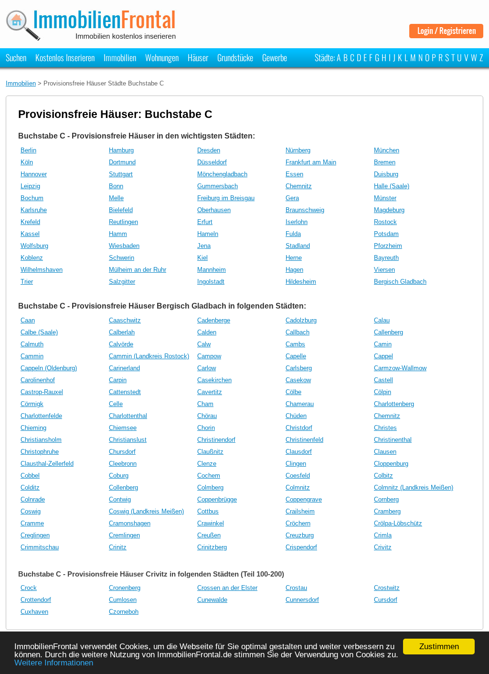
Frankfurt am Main (311, 162)
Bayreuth (386, 257)
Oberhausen (214, 210)
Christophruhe (40, 451)
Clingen (296, 463)
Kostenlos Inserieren (65, 57)
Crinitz (118, 547)
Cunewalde (212, 599)
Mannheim (211, 269)
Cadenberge (213, 320)
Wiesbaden (124, 245)
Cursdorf (385, 599)
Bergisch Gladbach (400, 281)
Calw (204, 344)
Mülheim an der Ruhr (137, 269)
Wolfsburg (34, 245)
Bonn (116, 186)
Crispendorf (301, 547)
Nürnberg (298, 150)
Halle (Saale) (391, 186)
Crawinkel (210, 523)
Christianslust (128, 439)
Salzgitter (122, 281)
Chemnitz (299, 186)
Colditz (30, 487)
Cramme (32, 523)
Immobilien (120, 57)
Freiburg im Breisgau (226, 198)
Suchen (16, 57)
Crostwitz (387, 587)
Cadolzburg (301, 320)
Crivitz (383, 547)
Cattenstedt (125, 392)
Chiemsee (123, 427)
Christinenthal (393, 439)
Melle (116, 198)
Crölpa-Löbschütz (398, 523)
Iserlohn (297, 221)
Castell (383, 380)
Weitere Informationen (53, 662)
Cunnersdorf (302, 599)
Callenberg (388, 332)
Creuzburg (300, 535)
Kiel (202, 257)
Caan (28, 320)
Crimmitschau (40, 547)
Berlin (28, 150)
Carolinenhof (38, 380)
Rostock (385, 221)
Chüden (296, 415)
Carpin (118, 380)
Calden (206, 332)
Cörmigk (32, 403)
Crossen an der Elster (227, 587)
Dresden (208, 150)
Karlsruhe (34, 210)
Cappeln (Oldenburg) (49, 368)
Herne (294, 257)
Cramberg (387, 511)
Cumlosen (123, 599)
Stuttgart (121, 174)
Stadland (298, 245)
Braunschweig (305, 210)
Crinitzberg (212, 547)
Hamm (118, 233)
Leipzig (30, 186)
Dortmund (122, 162)
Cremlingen (124, 535)
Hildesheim (301, 281)
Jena (204, 245)
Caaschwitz (125, 320)
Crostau (296, 587)
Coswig (31, 511)
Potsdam (386, 233)
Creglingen (35, 535)
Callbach (297, 332)
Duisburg (386, 174)
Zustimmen (439, 646)
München (386, 150)
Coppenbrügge (217, 499)
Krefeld (30, 221)
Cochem (208, 475)
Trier (27, 281)
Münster (385, 198)
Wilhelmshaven (42, 269)
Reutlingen (123, 221)
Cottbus (208, 511)
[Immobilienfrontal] (92, 37)
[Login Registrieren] (446, 34)
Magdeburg (389, 210)
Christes (385, 427)
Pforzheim (388, 245)
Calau (382, 320)
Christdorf (299, 427)
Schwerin (121, 257)
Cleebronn (123, 463)
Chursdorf (122, 451)
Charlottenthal (128, 415)
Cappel (383, 356)
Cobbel (30, 475)
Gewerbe (274, 57)
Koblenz (32, 257)
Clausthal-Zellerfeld (47, 463)
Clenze (206, 463)
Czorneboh (123, 611)
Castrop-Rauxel (42, 392)
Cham (205, 403)
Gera (292, 198)
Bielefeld (121, 210)
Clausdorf (299, 451)
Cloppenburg (391, 463)
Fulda (293, 233)
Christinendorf (216, 439)
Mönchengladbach (222, 174)
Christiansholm (41, 439)
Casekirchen (214, 380)
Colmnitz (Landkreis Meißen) (413, 487)
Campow (209, 356)
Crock (29, 587)
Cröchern (298, 523)
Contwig (120, 499)
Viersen (384, 269)
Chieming (33, 427)
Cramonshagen (129, 523)
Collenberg (123, 487)
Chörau (207, 415)
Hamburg (121, 150)
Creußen (209, 535)
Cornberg (386, 499)
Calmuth (32, 344)
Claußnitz (210, 451)
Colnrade (33, 499)
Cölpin (382, 392)
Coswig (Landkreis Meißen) (146, 511)
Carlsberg (299, 368)
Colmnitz (298, 487)
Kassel (30, 233)
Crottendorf (36, 599)
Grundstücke (235, 57)
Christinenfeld (304, 439)
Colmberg (210, 487)
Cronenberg (124, 587)
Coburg (118, 475)
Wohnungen (162, 57)
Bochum (32, 198)
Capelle (296, 356)
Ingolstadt (210, 281)
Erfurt (205, 221)
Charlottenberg (394, 403)
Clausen (385, 451)
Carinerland (124, 368)
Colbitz (383, 475)
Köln (27, 162)
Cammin (32, 356)
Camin (383, 344)
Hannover (34, 174)
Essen (294, 174)
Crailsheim (300, 511)
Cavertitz (209, 392)
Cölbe (293, 392)
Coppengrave (304, 499)
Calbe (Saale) (39, 332)
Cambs (295, 344)
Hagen (294, 269)
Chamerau (300, 403)
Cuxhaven (34, 611)
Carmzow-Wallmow (400, 368)
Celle (116, 403)
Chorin (206, 427)
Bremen (384, 162)
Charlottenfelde (41, 415)
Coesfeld (298, 475)
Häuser (198, 57)
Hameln (207, 233)
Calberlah (122, 332)
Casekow (298, 380)
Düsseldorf (212, 162)
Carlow (206, 368)
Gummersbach (217, 186)
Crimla (383, 535)
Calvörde (121, 344)
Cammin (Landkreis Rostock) (149, 356)
